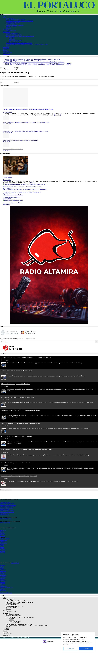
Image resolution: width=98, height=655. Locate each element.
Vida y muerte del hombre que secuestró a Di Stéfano (15, 384)
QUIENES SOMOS (11, 23)
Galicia (2, 544)
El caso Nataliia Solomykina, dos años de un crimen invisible (17, 463)
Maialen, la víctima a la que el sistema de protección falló (16, 436)
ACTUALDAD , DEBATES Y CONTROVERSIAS (19, 21)
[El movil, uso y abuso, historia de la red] (13, 200)
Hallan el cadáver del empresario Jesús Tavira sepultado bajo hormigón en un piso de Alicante (26, 449)
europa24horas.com (5, 518)
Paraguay (2, 583)
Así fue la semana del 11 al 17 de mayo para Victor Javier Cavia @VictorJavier (22, 186)
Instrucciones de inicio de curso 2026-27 (13, 149)
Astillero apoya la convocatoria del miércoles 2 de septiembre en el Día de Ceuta (28, 109)
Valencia (2, 552)
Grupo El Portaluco (24, 637)
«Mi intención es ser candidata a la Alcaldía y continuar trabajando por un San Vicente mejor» (25, 131)
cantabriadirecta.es (5, 502)
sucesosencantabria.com (7, 510)
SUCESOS (6, 51)
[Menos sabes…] (15, 174)
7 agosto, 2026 (7, 180)
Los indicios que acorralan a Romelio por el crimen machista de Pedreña (20, 423)
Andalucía (3, 530)
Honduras (2, 577)
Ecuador (2, 573)
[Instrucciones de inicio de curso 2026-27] (6, 146)
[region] (78, 642)
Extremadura (3, 542)
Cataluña (2, 541)
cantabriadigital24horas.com (7, 506)
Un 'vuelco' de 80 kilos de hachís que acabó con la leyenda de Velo (19, 476)
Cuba (1, 572)
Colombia (2, 569)
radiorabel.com (4, 513)
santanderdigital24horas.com (8, 505)
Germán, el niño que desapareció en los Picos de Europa (16, 370)
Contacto (8, 27)
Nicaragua (3, 580)
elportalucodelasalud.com (7, 512)
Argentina (2, 565)
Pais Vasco (3, 549)
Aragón (2, 531)
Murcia (2, 547)
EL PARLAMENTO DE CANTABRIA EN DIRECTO (20, 36)
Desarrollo (6, 47)
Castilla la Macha (4, 538)
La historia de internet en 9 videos (11, 197)
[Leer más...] (57, 115)
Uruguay (2, 588)
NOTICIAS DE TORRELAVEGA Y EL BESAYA (19, 43)
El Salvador (3, 575)
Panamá (2, 582)
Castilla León (3, 540)
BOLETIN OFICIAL (14, 41)
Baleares (2, 534)
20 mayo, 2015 (7, 188)
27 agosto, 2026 (7, 112)
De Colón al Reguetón (6, 592)
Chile (1, 568)
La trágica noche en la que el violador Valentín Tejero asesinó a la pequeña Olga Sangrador (26, 357)
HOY (4, 16)
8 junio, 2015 (6, 204)
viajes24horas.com (5, 522)
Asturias (2, 533)
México (2, 579)
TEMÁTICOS (6, 54)
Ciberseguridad (7, 52)
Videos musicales (11, 30)
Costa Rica (3, 571)
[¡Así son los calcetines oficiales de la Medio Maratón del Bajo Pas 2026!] (6, 137)
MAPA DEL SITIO (11, 26)
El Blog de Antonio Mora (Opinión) (15, 19)
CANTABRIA (6, 32)
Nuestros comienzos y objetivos (14, 25)
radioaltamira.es (4, 514)
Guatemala (3, 576)
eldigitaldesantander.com (7, 503)
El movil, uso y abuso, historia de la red (12, 202)
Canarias (2, 536)
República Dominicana (6, 587)
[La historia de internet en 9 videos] (13, 194)
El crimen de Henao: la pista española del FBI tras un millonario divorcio (20, 410)
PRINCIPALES (10, 18)
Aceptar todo (86, 648)
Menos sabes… (7, 177)
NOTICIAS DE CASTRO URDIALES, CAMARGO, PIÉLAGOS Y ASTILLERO (27, 44)
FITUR (8, 45)
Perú (1, 584)
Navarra (2, 548)
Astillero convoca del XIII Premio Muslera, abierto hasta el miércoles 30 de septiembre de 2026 (26, 122)
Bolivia (2, 566)
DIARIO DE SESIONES (15, 40)
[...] (81, 363)
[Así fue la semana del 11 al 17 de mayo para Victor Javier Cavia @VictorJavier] (25, 184)
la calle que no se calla (12, 22)
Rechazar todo (70, 648)
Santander (6, 48)
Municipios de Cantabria (12, 33)
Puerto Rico (3, 586)
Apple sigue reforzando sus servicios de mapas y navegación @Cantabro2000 (22, 192)
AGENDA (5, 29)
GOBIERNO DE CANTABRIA (14, 34)
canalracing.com (4, 509)
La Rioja (2, 551)
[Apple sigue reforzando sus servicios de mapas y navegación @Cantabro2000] (25, 189)
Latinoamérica (15, 562)
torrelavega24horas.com (6, 507)
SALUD (5, 49)
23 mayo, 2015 (7, 193)
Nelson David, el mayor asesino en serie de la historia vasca (17, 397)
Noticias (11, 37)
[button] (2, 14)
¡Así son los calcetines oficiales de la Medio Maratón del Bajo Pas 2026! (20, 140)
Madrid (2, 545)
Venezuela (3, 590)
